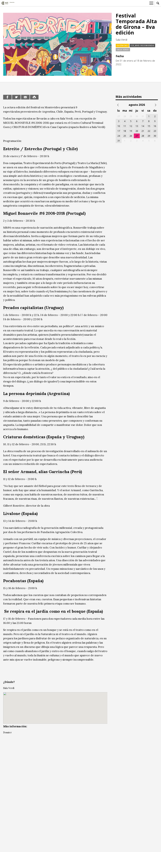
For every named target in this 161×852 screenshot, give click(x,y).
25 (124, 135)
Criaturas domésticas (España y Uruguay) (43, 436)
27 (137, 135)
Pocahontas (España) (23, 580)
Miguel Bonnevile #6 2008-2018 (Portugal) (44, 213)
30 (155, 135)
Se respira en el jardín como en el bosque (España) (53, 611)
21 (143, 130)
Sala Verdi (123, 49)
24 (118, 135)
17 (118, 130)
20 (137, 130)
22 (149, 130)
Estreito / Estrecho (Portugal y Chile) (40, 148)
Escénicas (122, 45)
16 (155, 126)
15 (149, 126)
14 (143, 126)
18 (124, 130)
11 (124, 126)
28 (143, 135)
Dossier (7, 732)
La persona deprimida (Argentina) (36, 393)
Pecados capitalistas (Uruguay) (33, 307)
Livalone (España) (20, 513)
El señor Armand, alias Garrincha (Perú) (42, 471)
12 (131, 126)
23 (155, 130)
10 (118, 126)
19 (131, 130)
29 (149, 135)
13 (137, 126)
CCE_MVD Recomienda (142, 45)
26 (131, 135)
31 (118, 140)
